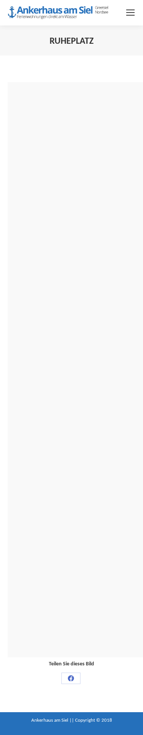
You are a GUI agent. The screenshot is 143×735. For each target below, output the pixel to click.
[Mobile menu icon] (130, 13)
